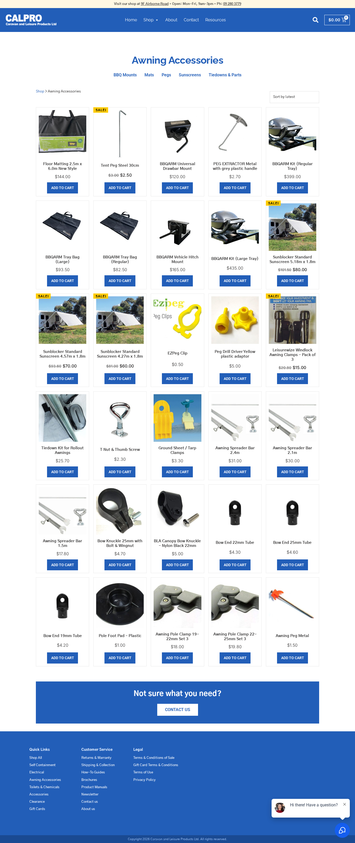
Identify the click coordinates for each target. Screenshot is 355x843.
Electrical (36, 772)
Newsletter (89, 794)
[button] (315, 20)
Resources (215, 19)
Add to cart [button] (62, 188)
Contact (191, 19)
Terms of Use (143, 772)
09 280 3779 (232, 4)
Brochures (89, 780)
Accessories (39, 794)
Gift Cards (37, 809)
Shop (148, 19)
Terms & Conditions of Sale (153, 758)
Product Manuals (94, 787)
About (171, 19)
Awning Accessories (45, 780)
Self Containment (42, 765)
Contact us (89, 802)
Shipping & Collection (98, 765)
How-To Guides (93, 772)
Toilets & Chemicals (44, 787)
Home (131, 19)
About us (88, 809)
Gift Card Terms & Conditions (155, 765)
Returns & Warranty (96, 758)
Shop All (35, 758)
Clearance (37, 802)
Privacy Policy (144, 780)
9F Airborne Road (155, 4)
